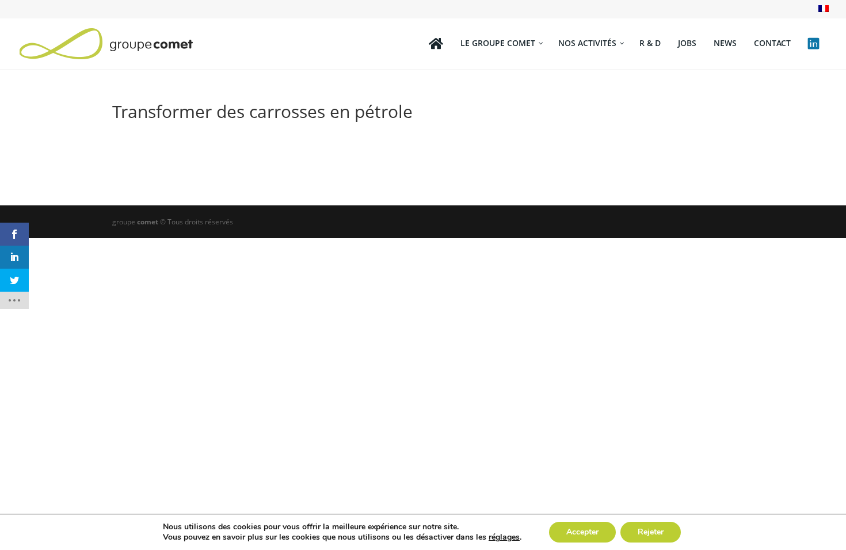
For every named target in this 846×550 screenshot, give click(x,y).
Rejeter (651, 531)
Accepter (582, 531)
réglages (504, 537)
